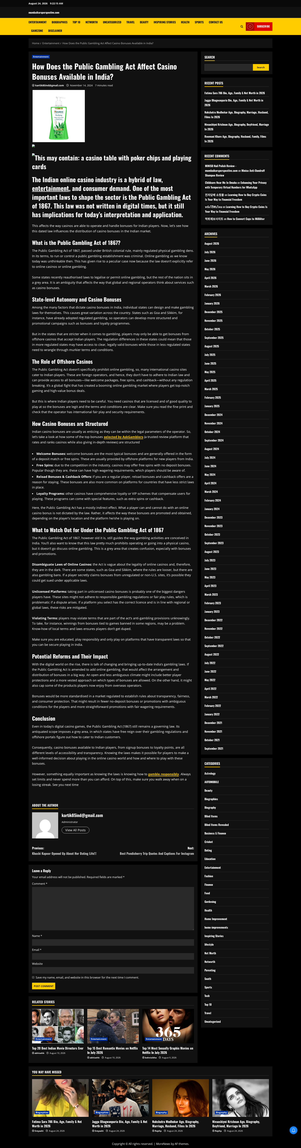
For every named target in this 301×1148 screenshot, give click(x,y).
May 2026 (209, 269)
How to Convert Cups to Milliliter (246, 219)
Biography (210, 807)
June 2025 (210, 363)
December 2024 (213, 415)
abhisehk (39, 1053)
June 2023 (210, 569)
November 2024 (213, 423)
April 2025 (210, 380)
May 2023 (209, 577)
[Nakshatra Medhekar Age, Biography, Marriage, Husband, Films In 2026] (180, 1098)
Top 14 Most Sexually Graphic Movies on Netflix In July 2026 (167, 1050)
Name (37, 936)
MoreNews (163, 1144)
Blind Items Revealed (216, 825)
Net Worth (210, 953)
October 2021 (212, 740)
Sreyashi (39, 1130)
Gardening (210, 902)
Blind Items (211, 816)
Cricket (208, 842)
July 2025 (209, 355)
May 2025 (209, 372)
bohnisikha (151, 1057)
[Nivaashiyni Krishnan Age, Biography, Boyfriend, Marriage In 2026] (240, 1098)
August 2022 (211, 654)
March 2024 (211, 492)
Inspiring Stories (165, 22)
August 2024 (211, 449)
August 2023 (211, 552)
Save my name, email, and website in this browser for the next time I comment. (87, 977)
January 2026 (212, 303)
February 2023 (212, 603)
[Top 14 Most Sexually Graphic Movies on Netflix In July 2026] (168, 1026)
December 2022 (213, 620)
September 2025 (213, 338)
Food (207, 893)
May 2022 (209, 680)
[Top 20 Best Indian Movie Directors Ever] (58, 1026)
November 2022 (213, 628)
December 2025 (213, 312)
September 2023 (213, 543)
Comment (39, 884)
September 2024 (213, 440)
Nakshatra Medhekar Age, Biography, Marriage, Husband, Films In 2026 (175, 1123)
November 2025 (213, 320)
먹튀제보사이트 (214, 219)
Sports (199, 22)
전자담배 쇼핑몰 (214, 195)
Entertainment (38, 22)
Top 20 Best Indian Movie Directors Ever (57, 1048)
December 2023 (213, 517)
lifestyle (209, 944)
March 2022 (211, 697)
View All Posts (75, 830)
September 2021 (213, 748)
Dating (208, 850)
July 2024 (209, 457)
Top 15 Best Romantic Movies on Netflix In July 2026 (112, 1050)
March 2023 (211, 594)
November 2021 (213, 731)
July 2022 (209, 663)
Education (209, 859)
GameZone (37, 31)
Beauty (144, 22)
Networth (92, 22)
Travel (130, 22)
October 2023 (212, 534)
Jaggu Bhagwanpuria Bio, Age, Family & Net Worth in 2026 (119, 1123)
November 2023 (213, 526)
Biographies (59, 22)
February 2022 (212, 706)
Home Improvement (215, 919)
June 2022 (210, 671)
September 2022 (213, 646)
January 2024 (211, 509)
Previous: (64, 851)
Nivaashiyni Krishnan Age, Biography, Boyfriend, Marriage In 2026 (236, 1123)
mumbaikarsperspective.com (44, 12)
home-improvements (216, 927)
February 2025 (212, 397)
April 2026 (210, 278)
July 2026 (209, 252)
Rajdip (158, 1130)
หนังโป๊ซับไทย (213, 207)
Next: (157, 851)
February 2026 (212, 295)
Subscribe (263, 26)
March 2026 (211, 286)
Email (36, 950)
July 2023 (209, 560)
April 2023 (210, 586)
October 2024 (212, 432)
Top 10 (76, 22)
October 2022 (212, 637)
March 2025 (211, 389)
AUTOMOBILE (211, 782)
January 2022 (211, 714)
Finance (208, 884)
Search (209, 57)
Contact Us (216, 22)
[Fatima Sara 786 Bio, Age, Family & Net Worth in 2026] (60, 1098)
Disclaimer (55, 31)
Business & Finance (215, 833)
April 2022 (210, 689)
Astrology (209, 773)
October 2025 (212, 329)
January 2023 (211, 611)
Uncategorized (112, 22)
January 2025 (211, 406)
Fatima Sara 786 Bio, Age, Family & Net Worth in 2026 (234, 93)
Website (37, 964)
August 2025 (211, 346)
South (207, 979)
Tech (207, 996)
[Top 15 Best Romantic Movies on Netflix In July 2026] (113, 1026)
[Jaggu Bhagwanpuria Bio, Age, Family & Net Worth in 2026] (120, 1098)
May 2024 (209, 474)
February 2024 (212, 500)
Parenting (209, 970)
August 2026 (211, 243)
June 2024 (210, 466)
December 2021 (213, 723)
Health (185, 22)
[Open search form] (242, 26)
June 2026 (210, 260)
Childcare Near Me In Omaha (221, 182)
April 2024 (210, 483)
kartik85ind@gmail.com (49, 85)
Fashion (208, 876)
